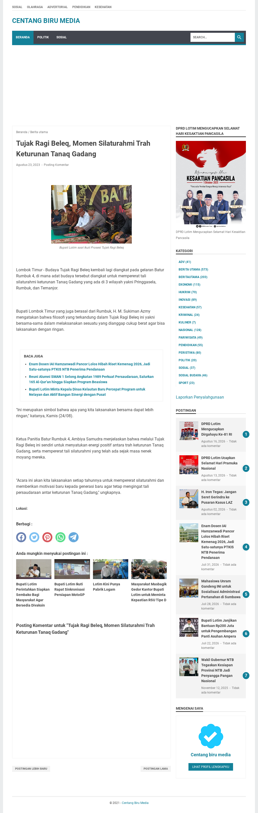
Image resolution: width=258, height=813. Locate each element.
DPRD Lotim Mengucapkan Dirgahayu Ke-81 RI (216, 429)
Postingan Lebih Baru (31, 768)
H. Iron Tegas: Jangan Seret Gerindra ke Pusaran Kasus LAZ (218, 497)
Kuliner (187, 322)
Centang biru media (211, 754)
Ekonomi (189, 284)
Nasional (190, 330)
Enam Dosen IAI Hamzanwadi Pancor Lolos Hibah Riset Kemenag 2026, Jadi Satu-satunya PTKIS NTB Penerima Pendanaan (217, 542)
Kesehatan (190, 307)
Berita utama (193, 269)
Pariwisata (191, 337)
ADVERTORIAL (57, 7)
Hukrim (188, 292)
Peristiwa (190, 352)
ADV (185, 262)
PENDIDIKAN (81, 7)
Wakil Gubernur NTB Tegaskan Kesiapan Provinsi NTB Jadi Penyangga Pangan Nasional (217, 670)
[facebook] (21, 537)
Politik (188, 360)
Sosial (187, 368)
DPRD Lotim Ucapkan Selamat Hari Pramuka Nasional (219, 463)
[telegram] (74, 537)
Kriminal (189, 315)
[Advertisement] (129, 83)
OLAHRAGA (35, 7)
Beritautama (193, 277)
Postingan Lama (156, 768)
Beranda (23, 37)
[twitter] (34, 537)
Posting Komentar (56, 165)
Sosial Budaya (193, 375)
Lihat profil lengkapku (210, 767)
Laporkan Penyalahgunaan (200, 397)
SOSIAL (17, 7)
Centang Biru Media (46, 20)
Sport (187, 383)
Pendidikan (191, 345)
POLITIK (43, 37)
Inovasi (188, 300)
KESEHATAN (103, 7)
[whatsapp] (60, 537)
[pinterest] (47, 537)
